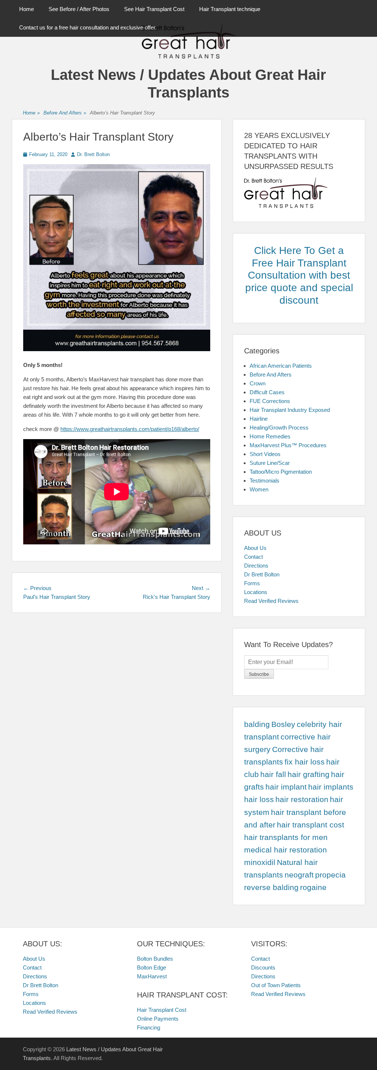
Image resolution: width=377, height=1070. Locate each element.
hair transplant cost (310, 824)
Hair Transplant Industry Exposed (290, 410)
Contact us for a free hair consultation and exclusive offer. (87, 27)
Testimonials (264, 480)
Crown (257, 383)
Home (26, 9)
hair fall (273, 774)
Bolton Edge (151, 967)
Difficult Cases (267, 392)
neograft (299, 875)
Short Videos (265, 454)
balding (257, 724)
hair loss (259, 799)
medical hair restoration (285, 849)
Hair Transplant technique (229, 9)
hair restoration (301, 799)
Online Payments (158, 1019)
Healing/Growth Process (279, 427)
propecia (330, 875)
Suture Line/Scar (270, 463)
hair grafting (309, 774)
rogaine (313, 887)
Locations (255, 592)
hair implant (286, 787)
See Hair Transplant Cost (154, 9)
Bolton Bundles (155, 959)
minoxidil (259, 862)
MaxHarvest (152, 976)
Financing (148, 1027)
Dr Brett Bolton (261, 574)
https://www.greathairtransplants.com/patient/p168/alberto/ (129, 429)
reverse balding (271, 887)
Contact (253, 557)
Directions (256, 565)
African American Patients (281, 366)
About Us (255, 548)
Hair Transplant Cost (161, 1010)
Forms (252, 583)
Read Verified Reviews (271, 601)
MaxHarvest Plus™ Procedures (288, 445)
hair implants (330, 787)
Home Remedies (270, 436)
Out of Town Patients (276, 985)
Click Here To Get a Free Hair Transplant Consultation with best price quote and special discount (299, 275)
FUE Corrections (270, 401)
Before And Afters (64, 113)
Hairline (259, 419)
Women (259, 489)
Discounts (263, 967)
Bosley (283, 724)
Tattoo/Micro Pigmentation (281, 472)
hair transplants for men (286, 837)
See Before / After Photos (79, 9)
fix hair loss (305, 762)
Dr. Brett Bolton (93, 154)
